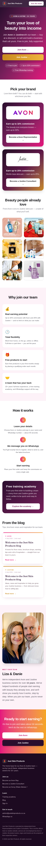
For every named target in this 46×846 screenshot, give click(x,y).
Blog (4, 800)
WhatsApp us (7, 816)
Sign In (5, 803)
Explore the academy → (23, 506)
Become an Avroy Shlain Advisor (15, 787)
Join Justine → (23, 57)
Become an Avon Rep (10, 780)
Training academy (9, 797)
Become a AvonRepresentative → (23, 138)
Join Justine (23, 743)
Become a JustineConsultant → (23, 182)
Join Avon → (23, 50)
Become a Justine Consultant (13, 784)
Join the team (36, 3)
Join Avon (23, 735)
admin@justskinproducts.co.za (13, 813)
